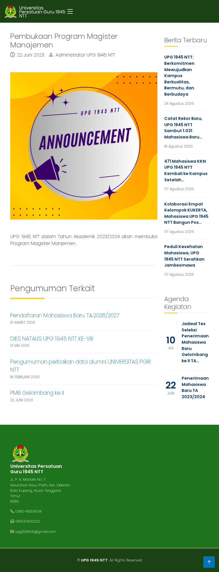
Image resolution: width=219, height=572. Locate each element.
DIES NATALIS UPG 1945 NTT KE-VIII (51, 339)
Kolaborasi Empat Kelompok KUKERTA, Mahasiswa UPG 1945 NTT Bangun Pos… (186, 213)
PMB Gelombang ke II (37, 393)
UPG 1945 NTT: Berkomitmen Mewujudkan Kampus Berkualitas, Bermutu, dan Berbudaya (179, 75)
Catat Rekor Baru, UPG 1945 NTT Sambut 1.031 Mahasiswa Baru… (183, 128)
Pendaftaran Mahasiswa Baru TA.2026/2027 (64, 315)
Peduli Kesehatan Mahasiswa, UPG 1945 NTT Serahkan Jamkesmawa (184, 256)
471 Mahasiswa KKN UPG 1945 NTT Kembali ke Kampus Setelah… (186, 170)
